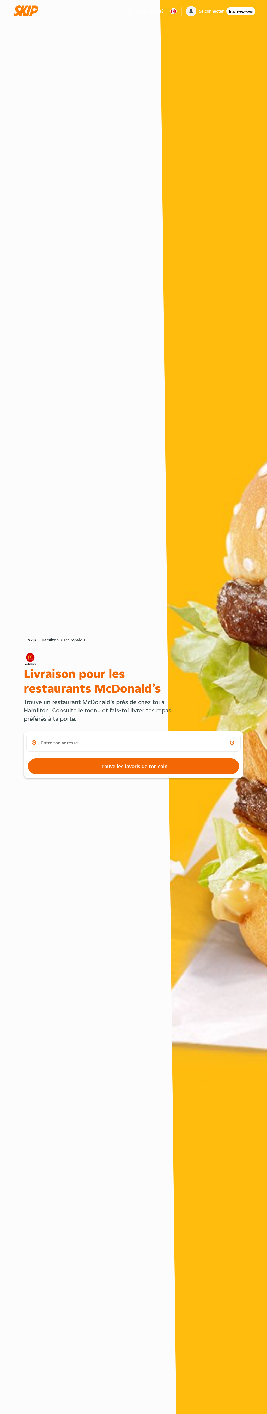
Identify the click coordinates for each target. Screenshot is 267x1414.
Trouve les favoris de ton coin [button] (133, 766)
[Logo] (27, 11)
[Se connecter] (191, 11)
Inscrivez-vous (241, 11)
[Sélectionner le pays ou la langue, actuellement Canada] (173, 11)
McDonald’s (74, 640)
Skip (32, 640)
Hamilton (50, 640)
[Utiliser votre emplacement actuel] (232, 742)
